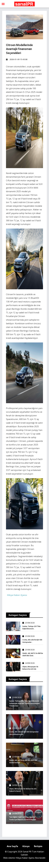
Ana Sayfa (12, 846)
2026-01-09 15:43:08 (18, 59)
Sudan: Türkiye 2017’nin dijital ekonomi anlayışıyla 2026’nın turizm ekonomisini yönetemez (24, 703)
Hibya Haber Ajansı (25, 857)
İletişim (38, 846)
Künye (26, 846)
